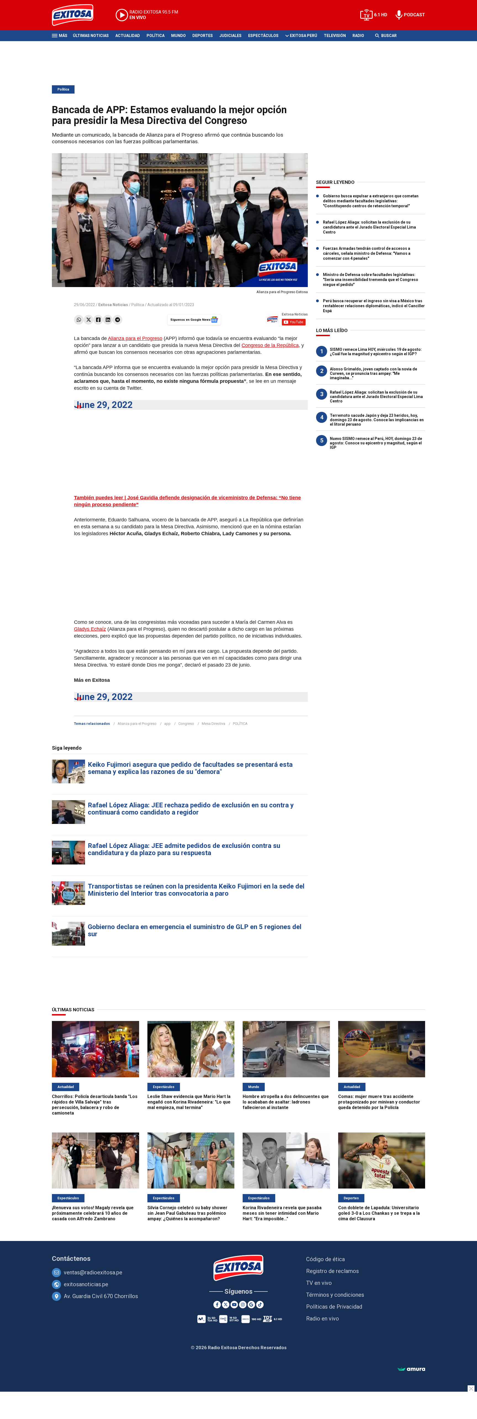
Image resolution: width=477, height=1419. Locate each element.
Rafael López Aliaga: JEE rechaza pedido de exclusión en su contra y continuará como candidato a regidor (191, 808)
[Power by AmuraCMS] (411, 1369)
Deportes (202, 35)
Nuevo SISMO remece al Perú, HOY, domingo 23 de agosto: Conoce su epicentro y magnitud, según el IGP (376, 443)
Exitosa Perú (303, 35)
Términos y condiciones (335, 1294)
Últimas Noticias (91, 35)
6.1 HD (380, 14)
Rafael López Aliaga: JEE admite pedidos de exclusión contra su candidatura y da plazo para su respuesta (184, 849)
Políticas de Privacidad (334, 1306)
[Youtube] (234, 1304)
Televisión (335, 35)
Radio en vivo (322, 1318)
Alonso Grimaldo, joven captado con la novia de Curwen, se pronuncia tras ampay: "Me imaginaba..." (373, 373)
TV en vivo (319, 1283)
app (167, 724)
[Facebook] (98, 320)
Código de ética (325, 1259)
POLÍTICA (240, 724)
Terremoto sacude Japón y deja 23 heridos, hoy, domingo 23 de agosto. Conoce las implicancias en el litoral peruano (377, 419)
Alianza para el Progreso (135, 338)
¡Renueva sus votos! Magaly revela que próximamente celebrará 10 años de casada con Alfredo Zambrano (93, 1213)
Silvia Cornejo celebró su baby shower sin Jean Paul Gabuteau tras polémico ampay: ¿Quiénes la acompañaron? (187, 1213)
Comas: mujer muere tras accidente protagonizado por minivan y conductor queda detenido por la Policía (379, 1102)
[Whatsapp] (79, 320)
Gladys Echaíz (90, 629)
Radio (358, 35)
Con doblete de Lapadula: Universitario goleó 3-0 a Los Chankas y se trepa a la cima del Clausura (379, 1213)
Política (156, 35)
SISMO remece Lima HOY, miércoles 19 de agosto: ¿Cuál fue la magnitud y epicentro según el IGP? (376, 351)
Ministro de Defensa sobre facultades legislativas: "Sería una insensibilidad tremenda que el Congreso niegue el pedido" (370, 279)
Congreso (186, 724)
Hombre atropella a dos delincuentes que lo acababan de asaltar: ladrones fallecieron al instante (286, 1102)
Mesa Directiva (213, 724)
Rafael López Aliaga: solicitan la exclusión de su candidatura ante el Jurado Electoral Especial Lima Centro (369, 227)
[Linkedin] (108, 320)
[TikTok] (260, 1304)
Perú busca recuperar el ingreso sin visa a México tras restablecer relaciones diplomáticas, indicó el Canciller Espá (374, 306)
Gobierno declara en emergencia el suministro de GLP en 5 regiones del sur (194, 930)
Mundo (178, 35)
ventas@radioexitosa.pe (93, 1272)
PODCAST (414, 14)
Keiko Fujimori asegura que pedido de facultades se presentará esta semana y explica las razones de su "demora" (190, 768)
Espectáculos (263, 35)
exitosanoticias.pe (86, 1284)
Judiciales (230, 35)
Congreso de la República (270, 345)
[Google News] (251, 1304)
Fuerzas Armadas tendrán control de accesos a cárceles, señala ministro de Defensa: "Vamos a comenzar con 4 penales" (366, 253)
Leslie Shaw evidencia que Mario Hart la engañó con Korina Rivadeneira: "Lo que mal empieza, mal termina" (188, 1102)
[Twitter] (88, 320)
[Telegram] (117, 320)
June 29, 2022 (103, 404)
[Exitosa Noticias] (77, 15)
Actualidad (127, 35)
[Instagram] (243, 1304)
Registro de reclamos (332, 1271)
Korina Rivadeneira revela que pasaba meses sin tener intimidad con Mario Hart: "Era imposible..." (282, 1213)
